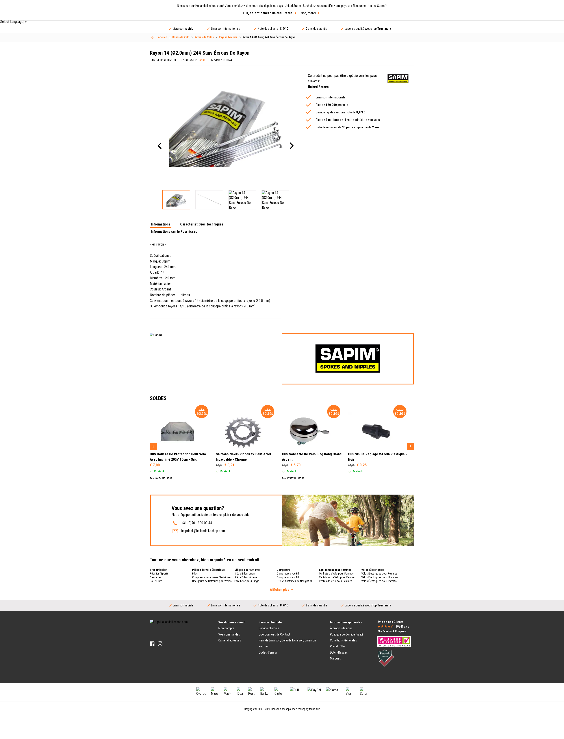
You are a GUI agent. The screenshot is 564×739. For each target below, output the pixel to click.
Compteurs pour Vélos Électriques (212, 577)
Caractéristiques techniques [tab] (201, 224)
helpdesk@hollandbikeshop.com (203, 531)
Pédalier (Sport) (159, 573)
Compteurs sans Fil (288, 577)
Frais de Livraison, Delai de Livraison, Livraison (287, 640)
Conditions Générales (343, 640)
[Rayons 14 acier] (152, 37)
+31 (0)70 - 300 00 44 (196, 523)
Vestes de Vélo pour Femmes (335, 581)
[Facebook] (152, 644)
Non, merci (308, 13)
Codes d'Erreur (268, 652)
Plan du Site (337, 646)
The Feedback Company (391, 631)
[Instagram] (160, 644)
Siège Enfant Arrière (245, 577)
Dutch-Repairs (339, 652)
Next (410, 446)
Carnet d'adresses (229, 640)
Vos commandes (229, 634)
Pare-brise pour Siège (246, 581)
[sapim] (398, 78)
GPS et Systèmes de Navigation (294, 581)
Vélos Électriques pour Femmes (379, 573)
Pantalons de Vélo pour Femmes (337, 577)
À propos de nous (341, 628)
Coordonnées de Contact (274, 634)
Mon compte (226, 628)
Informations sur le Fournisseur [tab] (175, 232)
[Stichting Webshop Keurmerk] (394, 641)
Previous (153, 446)
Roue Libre (156, 581)
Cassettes (155, 577)
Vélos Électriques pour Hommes (379, 577)
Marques (335, 658)
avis (402, 626)
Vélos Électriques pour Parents (379, 581)
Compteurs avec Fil (288, 573)
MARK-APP (314, 709)
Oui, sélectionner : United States (268, 13)
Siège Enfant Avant (245, 573)
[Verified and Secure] (385, 658)
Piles (195, 573)
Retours (264, 646)
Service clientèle (269, 628)
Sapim (202, 60)
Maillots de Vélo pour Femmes (336, 573)
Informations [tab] (160, 224)
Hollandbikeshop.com (283, 709)
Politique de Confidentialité (346, 634)
